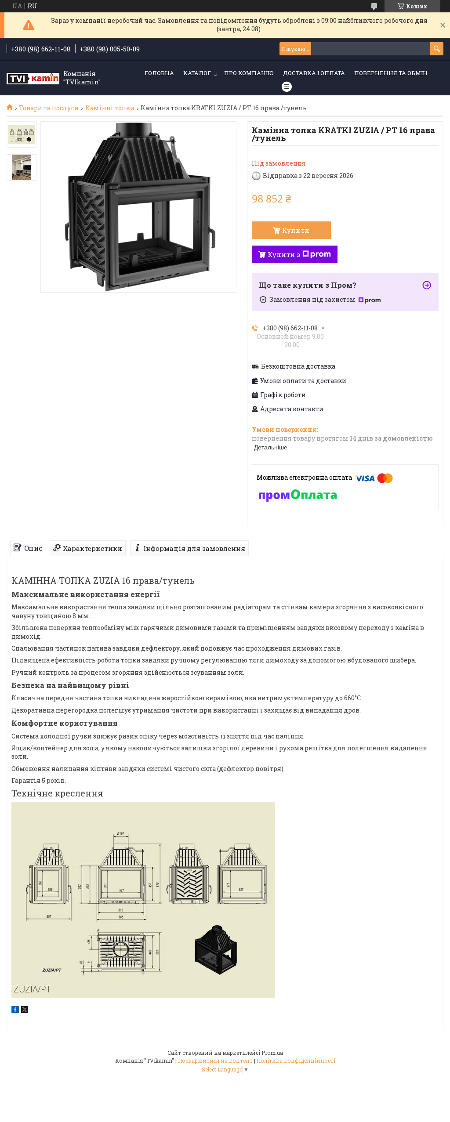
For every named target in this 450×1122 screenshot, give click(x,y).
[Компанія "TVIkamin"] (33, 78)
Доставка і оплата (314, 73)
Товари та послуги (49, 108)
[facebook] (15, 1010)
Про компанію (249, 73)
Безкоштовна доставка (298, 366)
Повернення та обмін (391, 73)
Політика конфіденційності (296, 1060)
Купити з (284, 254)
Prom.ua (272, 1052)
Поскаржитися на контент (215, 1060)
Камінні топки (109, 108)
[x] (24, 1010)
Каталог (197, 73)
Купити (295, 230)
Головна (159, 73)
